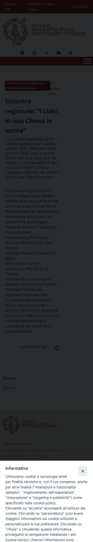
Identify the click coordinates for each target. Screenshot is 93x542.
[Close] (82, 471)
